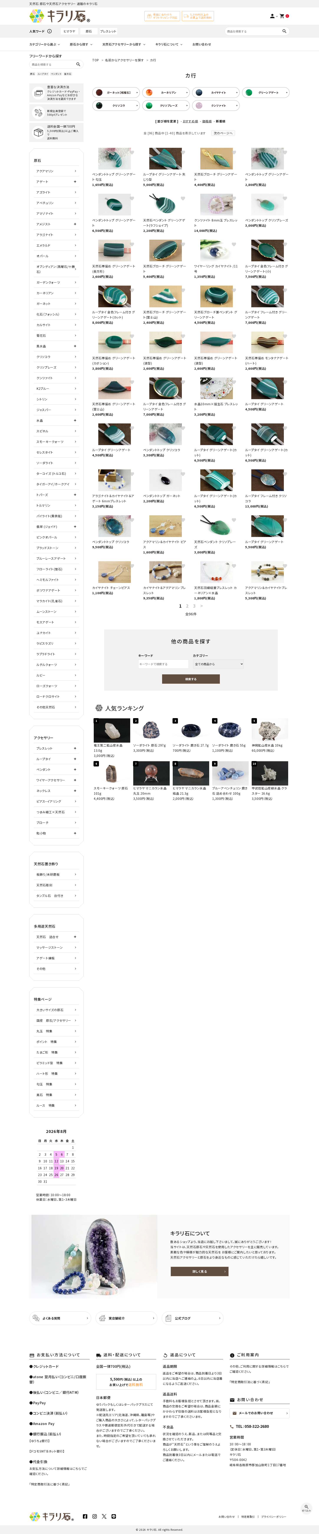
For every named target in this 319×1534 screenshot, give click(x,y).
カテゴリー (200, 655)
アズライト (43, 192)
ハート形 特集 (47, 1073)
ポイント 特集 (46, 1041)
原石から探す (79, 44)
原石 (89, 31)
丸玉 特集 (44, 1031)
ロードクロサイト (48, 696)
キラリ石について (167, 44)
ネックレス (43, 791)
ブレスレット (108, 31)
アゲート (42, 181)
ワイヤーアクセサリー (50, 780)
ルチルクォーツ (46, 664)
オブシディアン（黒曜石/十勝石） (55, 269)
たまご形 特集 (47, 1052)
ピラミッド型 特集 (49, 1063)
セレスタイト (44, 452)
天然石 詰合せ (47, 937)
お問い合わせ (201, 44)
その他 (41, 968)
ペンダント (56, 73)
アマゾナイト (45, 213)
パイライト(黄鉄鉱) (49, 516)
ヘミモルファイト (47, 579)
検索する (191, 679)
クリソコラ (43, 357)
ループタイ (43, 73)
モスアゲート (45, 622)
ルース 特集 (45, 1105)
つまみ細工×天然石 (50, 812)
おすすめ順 (190, 121)
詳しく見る (199, 1271)
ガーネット (43, 303)
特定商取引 (248, 1516)
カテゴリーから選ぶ (42, 44)
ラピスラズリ (44, 643)
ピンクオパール (46, 537)
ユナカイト (43, 633)
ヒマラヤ (69, 31)
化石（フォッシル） (48, 314)
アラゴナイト (44, 235)
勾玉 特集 (44, 1084)
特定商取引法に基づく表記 (49, 1484)
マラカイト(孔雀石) (49, 601)
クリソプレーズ (46, 367)
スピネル (42, 431)
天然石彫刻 (44, 885)
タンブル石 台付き (49, 895)
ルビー (41, 675)
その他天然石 (45, 707)
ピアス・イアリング (48, 801)
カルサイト (43, 325)
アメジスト (43, 224)
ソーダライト (44, 463)
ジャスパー (43, 410)
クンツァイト (44, 378)
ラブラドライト (45, 654)
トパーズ (42, 495)
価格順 (207, 121)
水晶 (39, 420)
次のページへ (223, 133)
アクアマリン (44, 171)
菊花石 (41, 335)
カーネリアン (45, 293)
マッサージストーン (49, 947)
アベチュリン (45, 203)
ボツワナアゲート (48, 590)
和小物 (41, 833)
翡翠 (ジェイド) (46, 526)
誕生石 (67, 73)
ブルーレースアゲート (51, 558)
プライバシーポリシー (274, 1516)
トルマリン (43, 505)
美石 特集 (44, 1095)
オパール (42, 256)
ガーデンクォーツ (48, 282)
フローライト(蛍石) (49, 569)
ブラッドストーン (47, 548)
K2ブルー (42, 388)
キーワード (145, 655)
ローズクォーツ (46, 686)
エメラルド (43, 245)
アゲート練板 (45, 958)
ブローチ (42, 822)
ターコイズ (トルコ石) (51, 473)
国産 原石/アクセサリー (53, 1020)
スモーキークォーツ (49, 441)
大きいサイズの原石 (49, 1010)
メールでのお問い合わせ (252, 1412)
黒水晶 (41, 346)
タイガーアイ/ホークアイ (52, 484)
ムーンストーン (46, 611)
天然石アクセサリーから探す (121, 44)
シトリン (41, 399)
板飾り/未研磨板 (48, 874)
